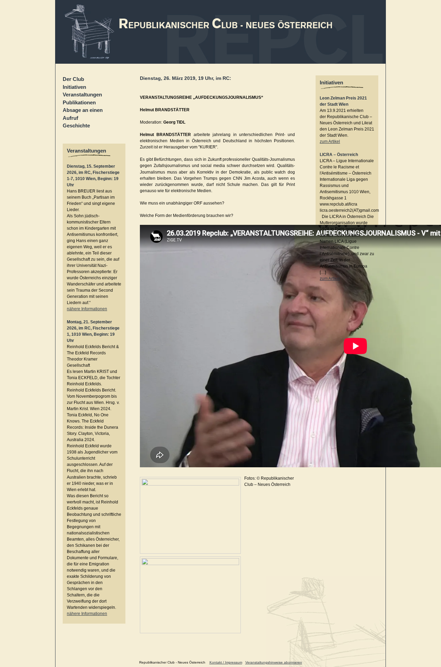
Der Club (73, 79)
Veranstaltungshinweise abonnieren (273, 662)
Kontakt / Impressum (225, 662)
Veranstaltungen (82, 94)
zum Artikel (330, 141)
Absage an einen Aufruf (83, 114)
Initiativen (74, 87)
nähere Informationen (87, 308)
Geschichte (76, 125)
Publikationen (79, 102)
